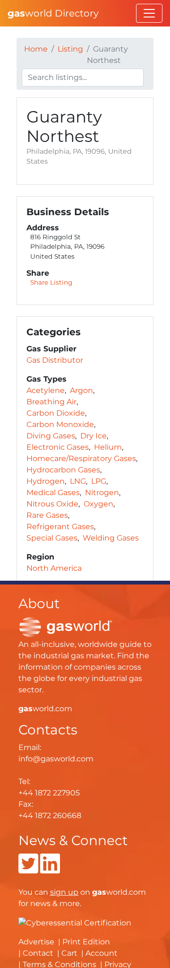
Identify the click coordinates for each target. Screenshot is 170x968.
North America (54, 568)
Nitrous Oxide (52, 503)
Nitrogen (102, 492)
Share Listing (51, 282)
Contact (38, 953)
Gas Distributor (54, 360)
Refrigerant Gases (60, 526)
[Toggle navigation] (149, 13)
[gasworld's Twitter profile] (28, 869)
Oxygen (98, 503)
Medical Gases (53, 492)
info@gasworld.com (56, 758)
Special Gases (51, 537)
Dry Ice (93, 435)
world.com (45, 708)
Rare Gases (47, 515)
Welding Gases (111, 537)
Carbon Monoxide (60, 424)
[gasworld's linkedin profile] (50, 869)
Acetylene (45, 390)
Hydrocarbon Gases (63, 469)
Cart (69, 953)
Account (101, 953)
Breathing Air (51, 401)
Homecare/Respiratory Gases (81, 458)
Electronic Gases (57, 447)
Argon (81, 390)
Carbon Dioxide (55, 413)
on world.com (98, 892)
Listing (70, 48)
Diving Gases (50, 435)
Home (36, 48)
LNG (78, 481)
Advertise (36, 941)
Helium (108, 447)
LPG (98, 481)
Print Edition (86, 941)
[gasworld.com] (65, 626)
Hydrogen (45, 481)
